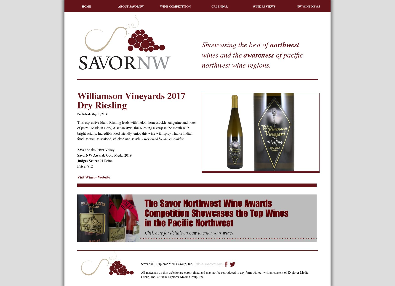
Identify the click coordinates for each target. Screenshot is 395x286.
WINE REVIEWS (264, 6)
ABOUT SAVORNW (131, 6)
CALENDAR (219, 6)
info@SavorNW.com (208, 264)
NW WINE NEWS (308, 6)
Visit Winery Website (93, 177)
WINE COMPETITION (175, 6)
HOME (86, 6)
